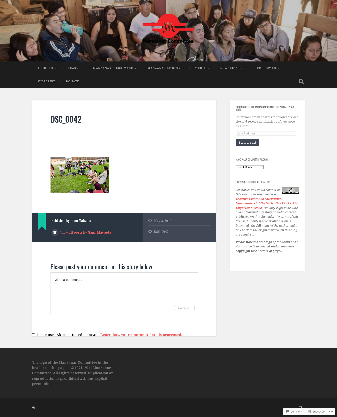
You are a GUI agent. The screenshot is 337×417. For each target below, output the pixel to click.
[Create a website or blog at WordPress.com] (33, 408)
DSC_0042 (66, 119)
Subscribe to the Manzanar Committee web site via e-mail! (265, 108)
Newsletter (231, 68)
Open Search (301, 81)
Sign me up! (247, 142)
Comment (184, 308)
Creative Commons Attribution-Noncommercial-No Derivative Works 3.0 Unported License (266, 203)
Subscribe (46, 81)
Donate (72, 81)
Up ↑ (302, 407)
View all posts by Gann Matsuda (85, 232)
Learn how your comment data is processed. (141, 334)
